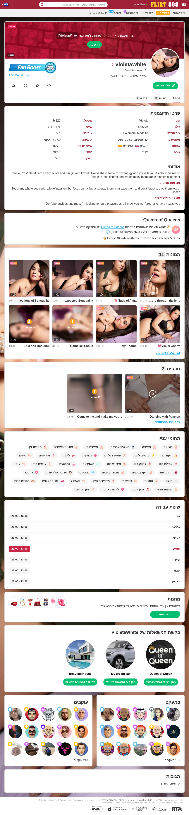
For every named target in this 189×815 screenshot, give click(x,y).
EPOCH (122, 800)
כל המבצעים (132, 13)
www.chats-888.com (147, 800)
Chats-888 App (98, 13)
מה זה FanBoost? (19, 75)
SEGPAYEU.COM (109, 800)
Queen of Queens (112, 227)
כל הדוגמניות (179, 13)
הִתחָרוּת (118, 13)
